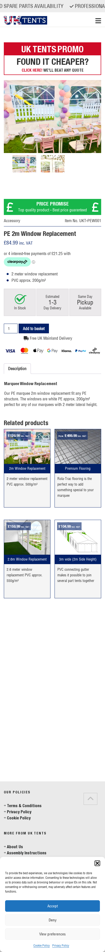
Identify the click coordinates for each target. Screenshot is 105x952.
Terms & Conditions (24, 805)
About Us (15, 846)
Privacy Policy (60, 945)
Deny (53, 920)
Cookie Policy (41, 945)
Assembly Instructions (26, 853)
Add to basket (34, 328)
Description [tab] (17, 368)
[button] (97, 863)
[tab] (10, 776)
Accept (52, 906)
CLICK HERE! (32, 70)
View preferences (52, 934)
